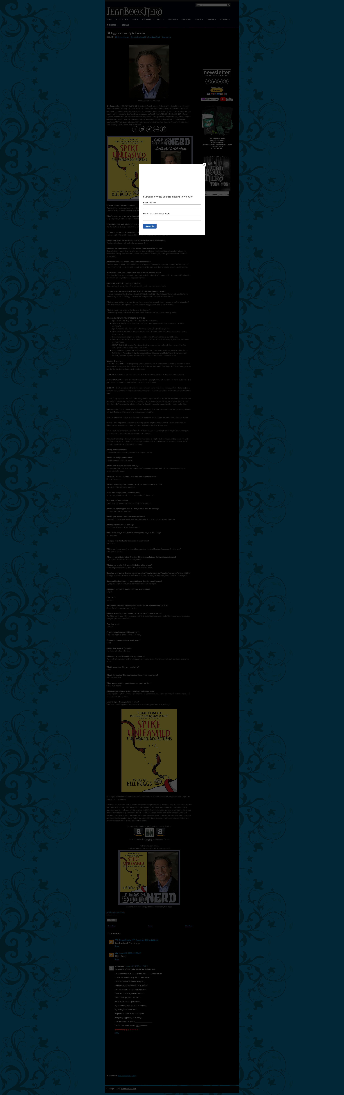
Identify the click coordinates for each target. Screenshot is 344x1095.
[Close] (204, 165)
